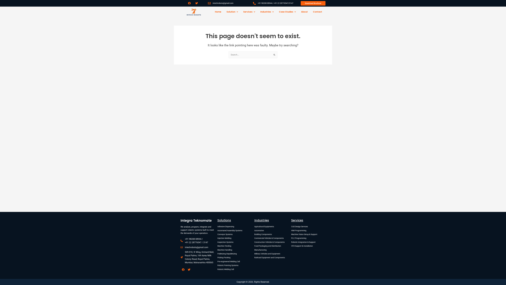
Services (247, 11)
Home (218, 11)
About (304, 11)
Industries (265, 11)
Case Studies (286, 11)
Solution (231, 11)
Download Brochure (313, 3)
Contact (317, 11)
